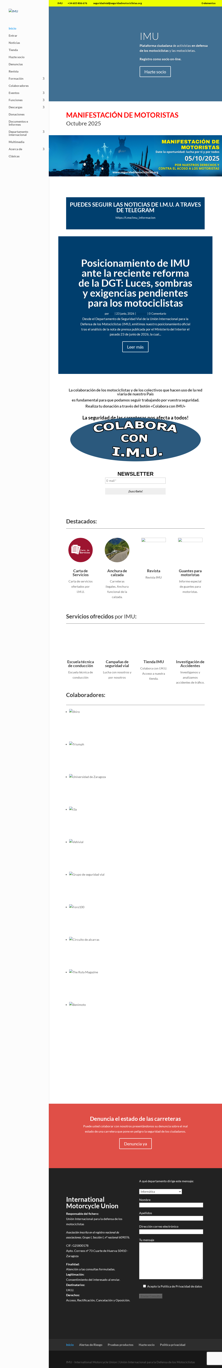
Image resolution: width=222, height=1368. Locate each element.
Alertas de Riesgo (90, 1345)
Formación (16, 78)
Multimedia (16, 142)
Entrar (13, 35)
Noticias (14, 42)
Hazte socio (16, 57)
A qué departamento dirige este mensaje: (166, 1181)
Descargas (15, 107)
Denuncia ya (135, 1143)
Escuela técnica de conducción (80, 663)
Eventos (14, 93)
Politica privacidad (172, 1345)
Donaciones (16, 114)
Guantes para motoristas (190, 572)
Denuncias (16, 64)
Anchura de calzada (117, 572)
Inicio (12, 28)
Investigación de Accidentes (190, 663)
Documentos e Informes (18, 123)
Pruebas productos (120, 1345)
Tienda (13, 50)
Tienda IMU (154, 661)
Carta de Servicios (81, 572)
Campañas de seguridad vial (117, 663)
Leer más (135, 346)
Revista (13, 71)
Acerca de (15, 149)
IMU (149, 36)
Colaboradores (19, 85)
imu (111, 313)
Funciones (16, 100)
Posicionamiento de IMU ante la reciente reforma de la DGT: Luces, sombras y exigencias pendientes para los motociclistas (135, 283)
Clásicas (14, 156)
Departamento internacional (18, 133)
